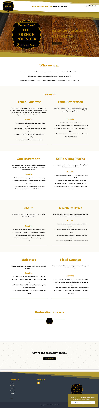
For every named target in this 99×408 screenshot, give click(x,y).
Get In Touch (57, 42)
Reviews (56, 6)
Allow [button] (89, 402)
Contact (64, 6)
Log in (11, 398)
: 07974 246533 (91, 6)
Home (34, 6)
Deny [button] (76, 402)
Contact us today (49, 358)
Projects (48, 6)
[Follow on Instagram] (38, 383)
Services (40, 6)
